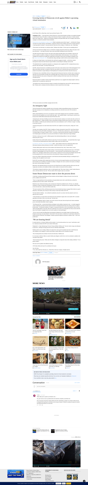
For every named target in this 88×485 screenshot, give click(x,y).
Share (55, 2)
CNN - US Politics (44, 252)
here (55, 378)
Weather (21, 2)
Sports (25, 2)
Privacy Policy (36, 470)
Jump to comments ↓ (36, 255)
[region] (57, 409)
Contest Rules (29, 479)
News (17, 2)
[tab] (37, 391)
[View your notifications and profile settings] (79, 391)
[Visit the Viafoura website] (78, 437)
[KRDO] (13, 2)
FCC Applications (29, 473)
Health (36, 2)
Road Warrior (31, 2)
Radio (40, 2)
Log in (76, 382)
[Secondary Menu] (9, 2)
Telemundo (45, 2)
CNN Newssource (37, 27)
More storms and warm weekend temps (15, 49)
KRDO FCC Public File (31, 474)
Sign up (78, 382)
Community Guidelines (30, 471)
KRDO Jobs (38, 471)
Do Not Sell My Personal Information (34, 477)
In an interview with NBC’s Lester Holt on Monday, (43, 143)
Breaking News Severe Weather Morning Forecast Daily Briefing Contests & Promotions (49, 478)
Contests (50, 2)
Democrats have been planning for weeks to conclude (43, 42)
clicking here (73, 376)
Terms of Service (29, 470)
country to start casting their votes (40, 57)
